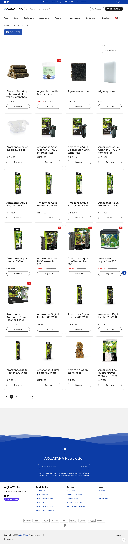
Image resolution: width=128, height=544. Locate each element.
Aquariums (40, 502)
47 (28, 397)
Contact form (72, 499)
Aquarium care (42, 495)
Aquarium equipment (45, 499)
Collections (15, 25)
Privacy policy (103, 499)
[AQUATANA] (13, 9)
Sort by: (105, 45)
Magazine (71, 491)
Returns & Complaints (76, 506)
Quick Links (8, 539)
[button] (114, 9)
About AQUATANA (74, 495)
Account (98, 9)
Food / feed (40, 491)
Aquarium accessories (45, 510)
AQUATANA (23, 535)
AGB (100, 495)
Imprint (101, 491)
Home (6, 25)
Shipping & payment (75, 502)
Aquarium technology (45, 506)
